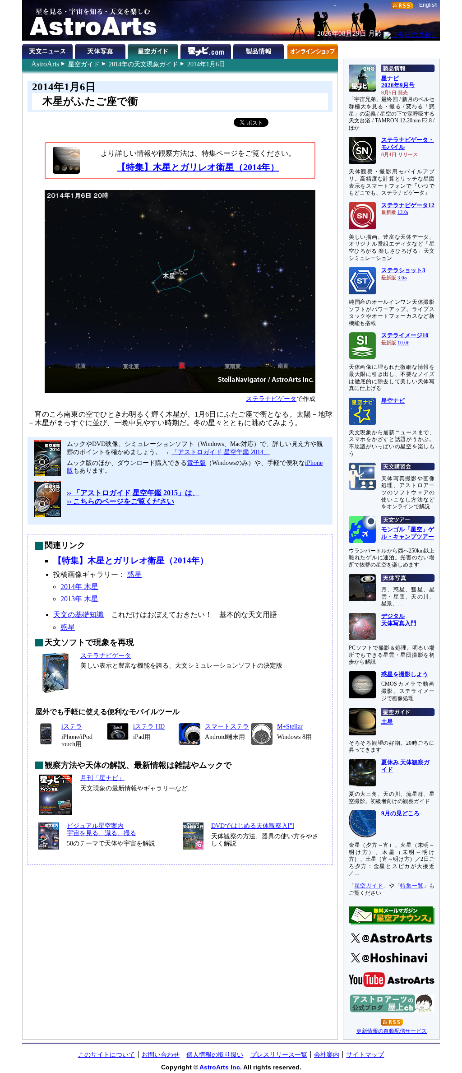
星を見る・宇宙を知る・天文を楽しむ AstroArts (89, 20)
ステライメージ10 (405, 335)
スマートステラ (227, 726)
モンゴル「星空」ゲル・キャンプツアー (407, 533)
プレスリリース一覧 (278, 1054)
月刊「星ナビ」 (102, 777)
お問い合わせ (161, 1054)
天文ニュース (48, 50)
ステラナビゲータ (271, 398)
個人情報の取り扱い (214, 1054)
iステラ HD (149, 726)
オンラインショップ (312, 50)
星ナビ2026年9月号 (398, 82)
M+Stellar (290, 726)
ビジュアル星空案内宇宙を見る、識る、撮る (101, 829)
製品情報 (259, 50)
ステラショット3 (403, 270)
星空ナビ (393, 401)
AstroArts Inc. (220, 1067)
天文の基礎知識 (78, 614)
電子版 (196, 462)
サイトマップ (365, 1054)
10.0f (403, 342)
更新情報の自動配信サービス (391, 1031)
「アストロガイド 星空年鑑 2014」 (220, 451)
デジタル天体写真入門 (398, 620)
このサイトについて (106, 1054)
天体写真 (101, 50)
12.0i (402, 212)
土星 (387, 722)
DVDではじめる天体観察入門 (252, 825)
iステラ (71, 726)
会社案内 (326, 1054)
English (428, 5)
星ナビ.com (206, 50)
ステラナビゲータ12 (407, 205)
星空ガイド (84, 64)
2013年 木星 (79, 599)
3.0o (402, 277)
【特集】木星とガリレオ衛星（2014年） (198, 167)
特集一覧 (411, 886)
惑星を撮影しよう (404, 674)
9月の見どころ (400, 813)
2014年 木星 (79, 586)
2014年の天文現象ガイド (143, 64)
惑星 (134, 574)
